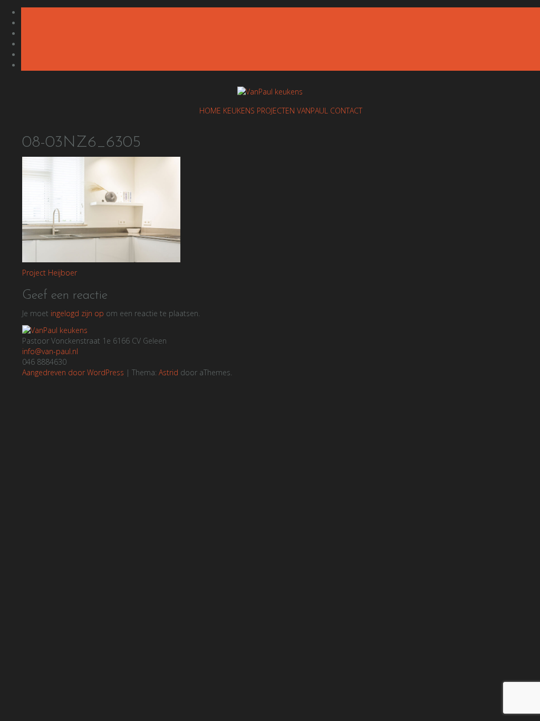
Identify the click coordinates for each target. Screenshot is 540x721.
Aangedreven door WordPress (73, 372)
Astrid (168, 372)
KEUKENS (239, 111)
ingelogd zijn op (77, 313)
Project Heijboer (49, 273)
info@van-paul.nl (50, 351)
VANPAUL (312, 111)
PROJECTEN (276, 111)
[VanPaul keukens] (55, 330)
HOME (210, 111)
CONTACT (346, 111)
